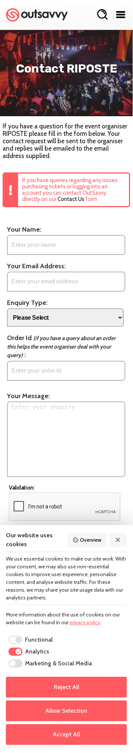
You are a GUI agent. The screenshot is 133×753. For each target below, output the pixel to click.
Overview (90, 540)
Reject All (66, 686)
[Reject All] (118, 540)
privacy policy (85, 622)
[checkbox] (29, 639)
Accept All (66, 734)
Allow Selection (66, 710)
